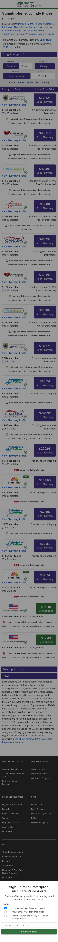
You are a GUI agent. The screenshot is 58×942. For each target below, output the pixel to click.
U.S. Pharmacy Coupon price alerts (28, 911)
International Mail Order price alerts (28, 908)
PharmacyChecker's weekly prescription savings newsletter (30, 917)
